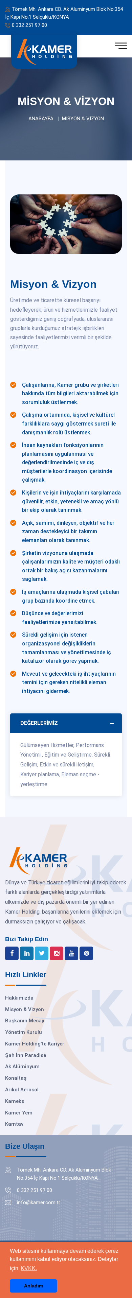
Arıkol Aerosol (22, 1090)
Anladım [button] (33, 1285)
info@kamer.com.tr (38, 1202)
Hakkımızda (19, 998)
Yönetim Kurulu (23, 1032)
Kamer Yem (18, 1113)
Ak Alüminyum (22, 1066)
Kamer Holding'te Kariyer (34, 1044)
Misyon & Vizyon (24, 1009)
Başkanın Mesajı (24, 1021)
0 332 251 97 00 (29, 25)
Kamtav (14, 1124)
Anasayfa (40, 119)
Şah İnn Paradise (25, 1055)
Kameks (14, 1101)
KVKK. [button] (29, 1268)
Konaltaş (15, 1078)
